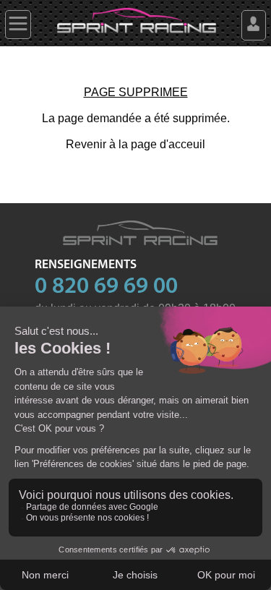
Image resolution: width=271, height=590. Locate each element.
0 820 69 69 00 (106, 287)
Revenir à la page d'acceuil (135, 144)
